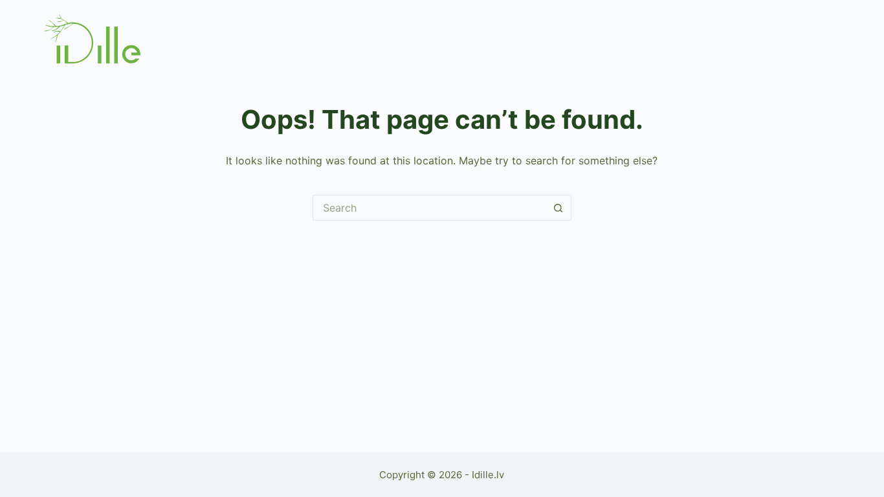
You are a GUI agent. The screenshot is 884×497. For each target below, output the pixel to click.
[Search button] (558, 208)
